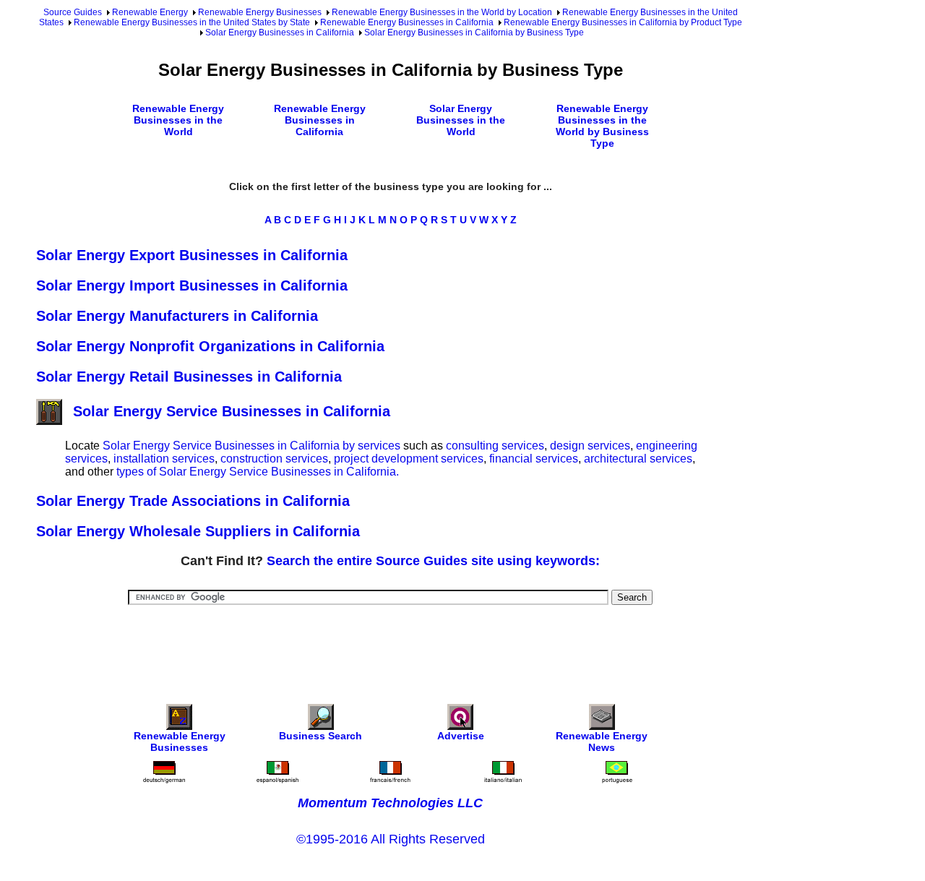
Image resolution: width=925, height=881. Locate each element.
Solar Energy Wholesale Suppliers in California (198, 531)
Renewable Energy (150, 12)
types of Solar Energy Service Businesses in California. (257, 471)
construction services (274, 458)
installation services (164, 458)
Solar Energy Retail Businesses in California (189, 376)
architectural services (638, 458)
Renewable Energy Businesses (260, 12)
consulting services (495, 445)
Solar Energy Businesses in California (279, 32)
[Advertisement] (390, 644)
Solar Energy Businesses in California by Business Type (474, 32)
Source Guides (72, 12)
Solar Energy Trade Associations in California (193, 501)
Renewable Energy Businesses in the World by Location (442, 12)
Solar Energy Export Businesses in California (192, 255)
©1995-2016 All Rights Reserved (390, 839)
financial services (533, 458)
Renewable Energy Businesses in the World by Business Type (602, 126)
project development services (408, 458)
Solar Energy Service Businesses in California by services (251, 445)
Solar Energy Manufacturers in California (177, 316)
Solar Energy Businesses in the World (460, 120)
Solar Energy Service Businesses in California (231, 411)
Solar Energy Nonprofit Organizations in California (210, 346)
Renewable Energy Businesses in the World (178, 120)
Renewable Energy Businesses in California (407, 22)
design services (590, 445)
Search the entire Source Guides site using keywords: (433, 561)
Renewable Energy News (602, 741)
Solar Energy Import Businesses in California (192, 285)
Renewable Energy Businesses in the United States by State (192, 22)
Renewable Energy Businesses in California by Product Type (623, 22)
